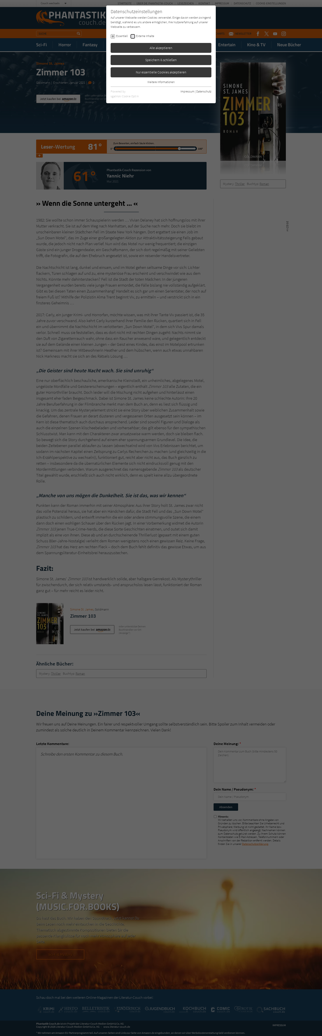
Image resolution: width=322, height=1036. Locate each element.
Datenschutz (203, 91)
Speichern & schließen (161, 60)
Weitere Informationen (161, 82)
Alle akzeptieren (161, 48)
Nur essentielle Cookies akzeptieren (161, 72)
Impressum (187, 91)
